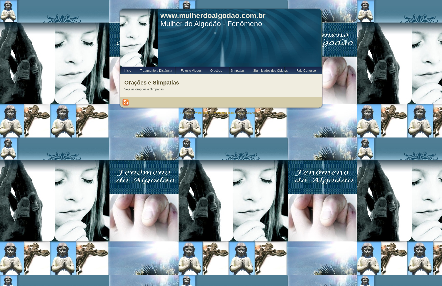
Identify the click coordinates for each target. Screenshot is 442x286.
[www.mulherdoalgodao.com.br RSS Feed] (126, 102)
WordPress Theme (225, 112)
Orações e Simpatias (151, 82)
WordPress (201, 112)
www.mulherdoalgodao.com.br (213, 15)
